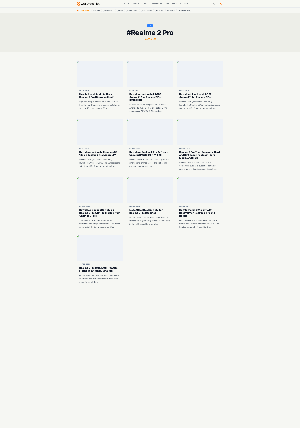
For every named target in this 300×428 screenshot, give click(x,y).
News (126, 4)
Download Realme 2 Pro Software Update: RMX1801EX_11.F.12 (148, 153)
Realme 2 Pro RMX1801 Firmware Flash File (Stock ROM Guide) (98, 269)
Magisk (120, 10)
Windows (184, 4)
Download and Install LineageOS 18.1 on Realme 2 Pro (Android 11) (98, 153)
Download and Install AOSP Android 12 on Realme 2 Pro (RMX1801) (145, 97)
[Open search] (214, 3)
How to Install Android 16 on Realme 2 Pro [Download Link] (96, 95)
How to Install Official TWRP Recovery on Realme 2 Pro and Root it (197, 213)
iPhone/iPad (157, 4)
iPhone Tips (171, 10)
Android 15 (96, 10)
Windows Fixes (184, 10)
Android (136, 4)
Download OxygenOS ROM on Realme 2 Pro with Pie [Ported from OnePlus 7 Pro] (99, 213)
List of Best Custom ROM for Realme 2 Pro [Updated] (146, 211)
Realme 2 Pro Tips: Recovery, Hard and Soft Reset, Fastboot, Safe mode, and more (199, 155)
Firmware (159, 10)
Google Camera (132, 10)
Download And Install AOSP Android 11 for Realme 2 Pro (195, 95)
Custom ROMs (147, 10)
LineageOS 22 (109, 10)
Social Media (171, 4)
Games (145, 4)
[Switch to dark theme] (220, 3)
